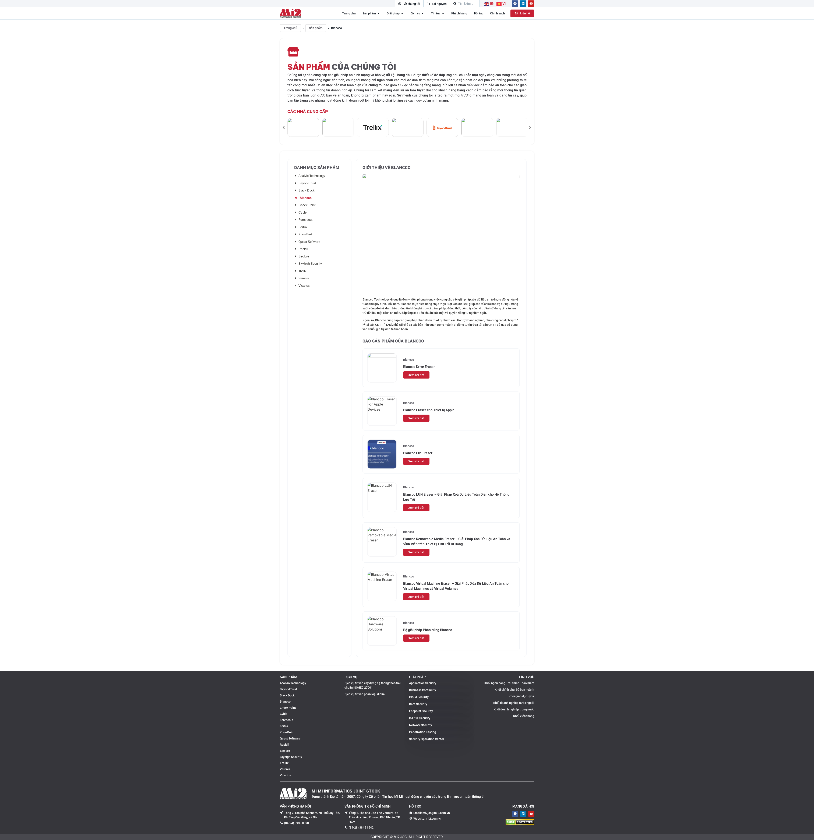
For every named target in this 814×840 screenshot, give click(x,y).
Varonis (303, 278)
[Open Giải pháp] (402, 13)
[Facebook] (515, 3)
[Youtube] (531, 3)
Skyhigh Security (310, 263)
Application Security (422, 683)
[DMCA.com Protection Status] (520, 824)
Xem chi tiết (416, 375)
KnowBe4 (305, 234)
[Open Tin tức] (443, 13)
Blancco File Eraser (417, 453)
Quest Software (309, 241)
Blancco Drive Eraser (419, 367)
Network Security (420, 725)
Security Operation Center (426, 739)
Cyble (302, 212)
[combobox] (465, 3)
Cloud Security (419, 697)
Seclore (303, 256)
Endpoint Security (421, 711)
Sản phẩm (315, 28)
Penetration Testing (422, 732)
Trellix (302, 271)
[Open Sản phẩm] (378, 13)
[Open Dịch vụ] (422, 13)
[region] (407, 127)
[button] (283, 127)
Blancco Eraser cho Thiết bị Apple (428, 410)
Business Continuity (422, 690)
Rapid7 (303, 249)
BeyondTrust (307, 183)
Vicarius (304, 285)
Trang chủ (290, 28)
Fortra (302, 227)
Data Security (418, 704)
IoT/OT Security (419, 718)
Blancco (306, 198)
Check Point (306, 205)
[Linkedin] (523, 3)
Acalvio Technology (311, 176)
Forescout (305, 219)
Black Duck (306, 190)
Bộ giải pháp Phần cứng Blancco (427, 630)
